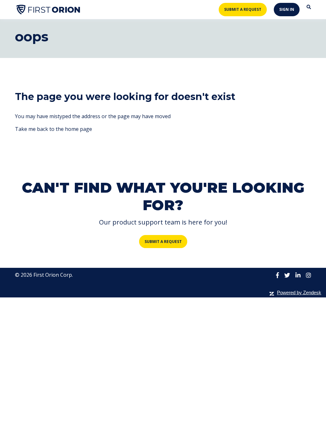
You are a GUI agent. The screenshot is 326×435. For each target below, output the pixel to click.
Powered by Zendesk (299, 292)
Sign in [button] (286, 9)
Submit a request (242, 9)
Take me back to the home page (53, 128)
